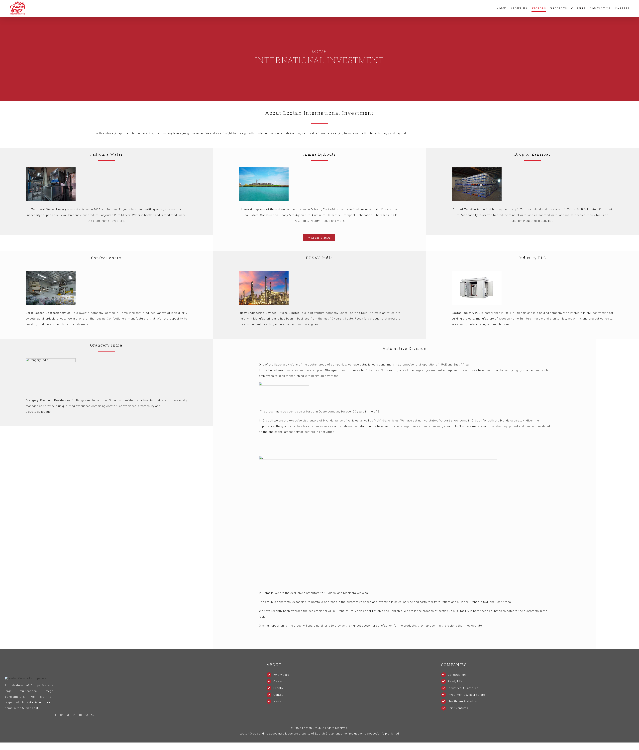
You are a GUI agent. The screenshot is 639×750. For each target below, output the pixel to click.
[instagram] (61, 715)
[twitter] (68, 715)
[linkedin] (74, 715)
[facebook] (55, 715)
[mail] (86, 715)
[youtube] (80, 715)
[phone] (92, 715)
